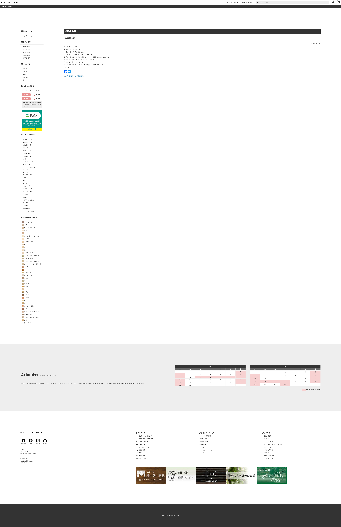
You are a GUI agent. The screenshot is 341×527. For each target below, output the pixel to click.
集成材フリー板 (27, 150)
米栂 (25, 244)
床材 (24, 159)
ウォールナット (29, 222)
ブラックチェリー (29, 241)
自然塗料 (25, 194)
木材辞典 (140, 453)
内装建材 (25, 205)
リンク (202, 453)
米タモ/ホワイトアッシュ (32, 236)
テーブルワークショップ (207, 450)
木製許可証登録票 (28, 200)
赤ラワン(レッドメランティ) (32, 311)
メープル (26, 239)
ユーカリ (27, 289)
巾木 (24, 177)
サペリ (26, 309)
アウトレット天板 (28, 162)
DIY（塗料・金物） (29, 211)
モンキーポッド (29, 314)
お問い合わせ (268, 453)
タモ (25, 225)
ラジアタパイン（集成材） (32, 255)
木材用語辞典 (141, 455)
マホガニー (27, 267)
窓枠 (24, 180)
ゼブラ (26, 292)
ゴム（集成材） (29, 258)
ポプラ (26, 230)
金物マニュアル (142, 458)
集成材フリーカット (29, 142)
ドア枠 (25, 183)
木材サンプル (27, 156)
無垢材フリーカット (29, 139)
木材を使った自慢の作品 (144, 436)
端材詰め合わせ (27, 189)
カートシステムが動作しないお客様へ (275, 444)
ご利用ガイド (268, 439)
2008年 (25, 80)
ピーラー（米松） (29, 306)
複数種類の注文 (27, 145)
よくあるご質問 (268, 441)
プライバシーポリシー (270, 458)
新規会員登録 (268, 436)
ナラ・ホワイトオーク (31, 227)
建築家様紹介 (204, 441)
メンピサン (27, 272)
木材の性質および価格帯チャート (147, 439)
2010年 (25, 74)
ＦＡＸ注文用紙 (268, 450)
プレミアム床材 (27, 175)
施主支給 (203, 444)
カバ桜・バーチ (29, 253)
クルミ (26, 278)
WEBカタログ (204, 439)
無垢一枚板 (26, 164)
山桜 (25, 320)
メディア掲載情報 (205, 436)
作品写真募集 (141, 450)
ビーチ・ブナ (28, 275)
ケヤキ (26, 286)
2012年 (25, 69)
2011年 (25, 71)
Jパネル (25, 172)
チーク (26, 269)
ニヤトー (27, 233)
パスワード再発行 (269, 447)
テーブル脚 (26, 153)
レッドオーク (28, 283)
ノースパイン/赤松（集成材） (33, 264)
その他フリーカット (29, 203)
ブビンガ (27, 297)
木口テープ (26, 186)
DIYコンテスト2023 (143, 447)
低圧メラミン (27, 148)
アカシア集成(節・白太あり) (32, 317)
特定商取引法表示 (269, 455)
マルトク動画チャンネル (144, 441)
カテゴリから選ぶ (231, 2)
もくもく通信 (141, 444)
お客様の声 (69, 76)
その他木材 (26, 208)
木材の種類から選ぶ (246, 2)
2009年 (25, 77)
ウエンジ (27, 295)
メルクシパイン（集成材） (32, 261)
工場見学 (203, 447)
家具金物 (25, 197)
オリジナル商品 (27, 191)
